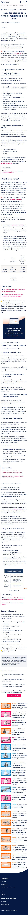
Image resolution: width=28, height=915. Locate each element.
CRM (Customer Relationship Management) (13, 9)
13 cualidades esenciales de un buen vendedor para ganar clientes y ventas (12, 471)
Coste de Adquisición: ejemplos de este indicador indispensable (12, 477)
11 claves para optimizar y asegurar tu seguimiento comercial (12, 171)
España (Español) (10, 910)
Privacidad (3, 881)
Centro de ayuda (5, 904)
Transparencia (4, 884)
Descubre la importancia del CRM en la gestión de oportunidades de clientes (12, 295)
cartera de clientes (15, 199)
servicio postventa (6, 163)
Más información (12, 664)
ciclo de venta (19, 53)
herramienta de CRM (17, 225)
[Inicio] (1, 9)
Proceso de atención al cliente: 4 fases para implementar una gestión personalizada (13, 598)
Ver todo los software (14, 695)
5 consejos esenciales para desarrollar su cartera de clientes (13, 680)
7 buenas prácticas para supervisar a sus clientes (13, 603)
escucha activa (18, 509)
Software (3, 894)
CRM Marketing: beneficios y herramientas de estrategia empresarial (13, 290)
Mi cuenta (3, 901)
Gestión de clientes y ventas (6, 9)
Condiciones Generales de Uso (8, 887)
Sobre (2, 892)
